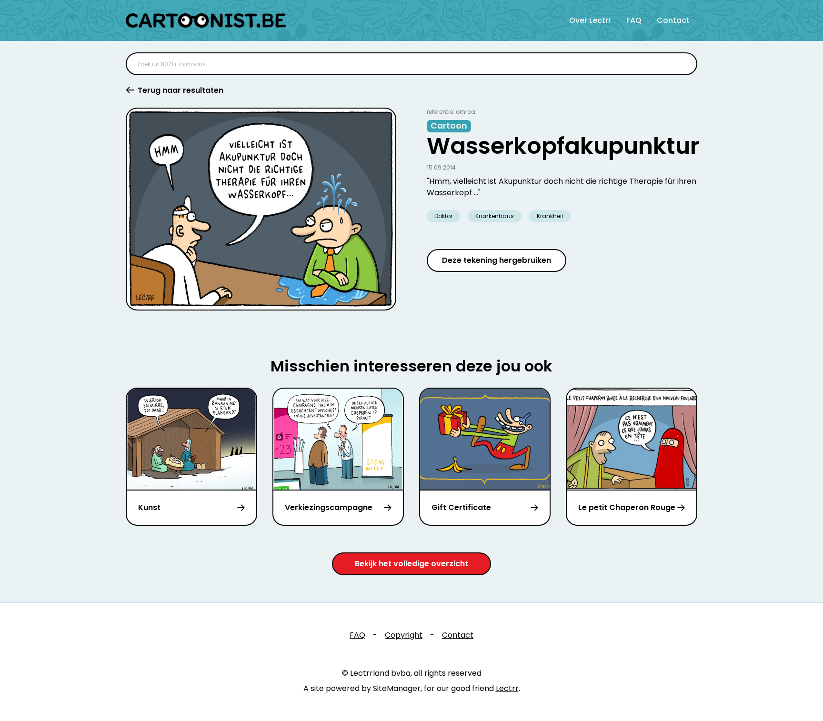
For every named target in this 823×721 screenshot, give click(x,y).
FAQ (634, 20)
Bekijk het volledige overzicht (411, 563)
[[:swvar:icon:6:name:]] (684, 64)
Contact (673, 20)
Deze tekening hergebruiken (496, 260)
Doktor (443, 216)
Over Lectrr (590, 20)
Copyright (403, 635)
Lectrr (507, 688)
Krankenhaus (494, 216)
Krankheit (550, 216)
